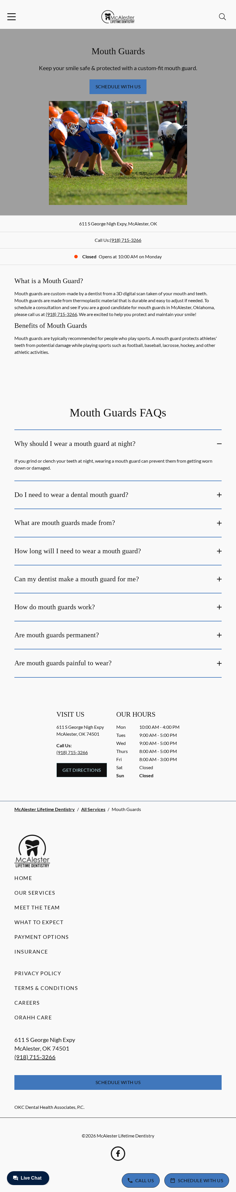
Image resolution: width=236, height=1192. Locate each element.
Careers (27, 1002)
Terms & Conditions (46, 988)
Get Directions (81, 770)
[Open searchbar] (222, 16)
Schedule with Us (118, 86)
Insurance (31, 951)
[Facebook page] (118, 1153)
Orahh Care (33, 1017)
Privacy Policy (37, 973)
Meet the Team (37, 907)
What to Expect (39, 922)
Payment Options (41, 937)
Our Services (34, 893)
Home (23, 878)
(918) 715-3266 (125, 240)
